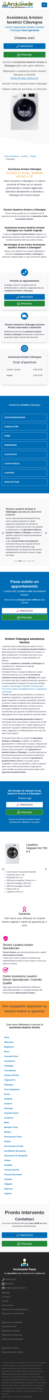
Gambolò (8, 1099)
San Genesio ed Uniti (13, 1146)
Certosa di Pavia (11, 1075)
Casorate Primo (11, 1056)
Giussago (8, 1108)
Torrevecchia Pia (11, 1170)
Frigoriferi (26, 686)
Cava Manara (10, 1071)
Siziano (7, 1160)
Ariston (33, 156)
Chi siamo (6, 1297)
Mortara (7, 1132)
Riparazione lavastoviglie (12, 1339)
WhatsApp (26, 54)
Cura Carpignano (12, 1089)
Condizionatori (37, 686)
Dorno (7, 1094)
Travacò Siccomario (13, 1175)
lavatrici (24, 156)
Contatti (5, 1301)
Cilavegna (8, 1085)
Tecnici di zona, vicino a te (24, 78)
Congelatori (40, 689)
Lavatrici (5, 686)
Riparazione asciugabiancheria (15, 1309)
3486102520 (26, 46)
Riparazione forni (9, 1327)
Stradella (8, 1165)
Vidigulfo (8, 1184)
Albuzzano (9, 1042)
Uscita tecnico (8, 1305)
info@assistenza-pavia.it (15, 1288)
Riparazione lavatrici (10, 1348)
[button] (3, 533)
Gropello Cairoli (11, 1113)
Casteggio (8, 1066)
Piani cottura (12, 689)
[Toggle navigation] (44, 4)
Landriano (8, 1118)
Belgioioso (9, 1047)
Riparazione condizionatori (13, 1313)
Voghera (8, 1193)
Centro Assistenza (11, 156)
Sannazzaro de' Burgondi (15, 1156)
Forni (4, 689)
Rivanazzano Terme (13, 1137)
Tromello (8, 1179)
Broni (6, 1052)
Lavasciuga (7, 692)
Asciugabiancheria (26, 689)
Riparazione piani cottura (12, 1352)
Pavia (6, 1037)
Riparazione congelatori (12, 1322)
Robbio (7, 1141)
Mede (6, 1123)
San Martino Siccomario (15, 1151)
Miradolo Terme (11, 1127)
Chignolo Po (9, 1080)
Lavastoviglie (15, 686)
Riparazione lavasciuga (12, 1335)
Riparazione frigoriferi (11, 1331)
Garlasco (8, 1104)
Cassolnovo (9, 1061)
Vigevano (8, 1189)
